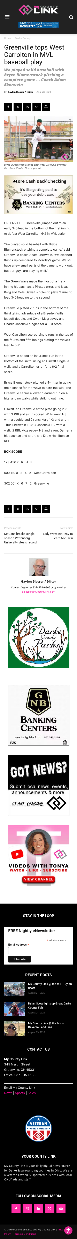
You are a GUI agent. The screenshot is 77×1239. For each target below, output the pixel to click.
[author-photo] (38, 575)
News (8, 1093)
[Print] (46, 107)
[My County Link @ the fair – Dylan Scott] (14, 989)
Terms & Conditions (24, 1234)
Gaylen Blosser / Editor (20, 91)
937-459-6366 (41, 587)
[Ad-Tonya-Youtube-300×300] (38, 885)
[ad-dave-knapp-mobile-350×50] (38, 31)
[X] (18, 107)
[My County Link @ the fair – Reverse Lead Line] (14, 1028)
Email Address (18, 945)
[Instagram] (27, 1208)
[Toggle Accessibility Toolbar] (68, 1230)
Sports (20, 1093)
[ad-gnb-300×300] (38, 745)
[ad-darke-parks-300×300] (38, 667)
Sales (32, 1093)
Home (7, 38)
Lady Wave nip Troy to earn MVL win (58, 536)
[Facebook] (8, 107)
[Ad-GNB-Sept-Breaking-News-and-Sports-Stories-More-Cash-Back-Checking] (38, 217)
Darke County (23, 38)
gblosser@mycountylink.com (38, 591)
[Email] (36, 107)
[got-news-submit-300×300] (38, 815)
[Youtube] (61, 1208)
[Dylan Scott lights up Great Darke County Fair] (14, 1009)
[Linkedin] (27, 107)
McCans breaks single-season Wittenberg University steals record (20, 538)
